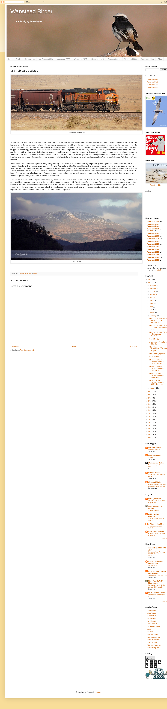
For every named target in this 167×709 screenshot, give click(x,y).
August (152, 297)
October (153, 291)
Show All (164, 538)
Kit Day (150, 632)
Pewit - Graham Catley (156, 593)
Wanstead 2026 (63, 59)
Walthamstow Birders (156, 463)
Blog (10, 59)
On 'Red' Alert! (152, 565)
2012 (150, 428)
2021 (150, 401)
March (152, 313)
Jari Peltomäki (152, 624)
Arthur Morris (152, 610)
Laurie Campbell (153, 634)
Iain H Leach (151, 621)
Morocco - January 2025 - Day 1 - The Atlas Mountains (158, 320)
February (153, 316)
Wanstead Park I (153, 85)
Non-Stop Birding (154, 448)
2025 (150, 283)
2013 (150, 425)
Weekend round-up (154, 449)
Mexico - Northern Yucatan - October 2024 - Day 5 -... (156, 375)
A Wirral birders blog (155, 524)
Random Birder (154, 473)
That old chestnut (153, 510)
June (152, 303)
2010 (150, 434)
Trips (160, 59)
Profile (18, 59)
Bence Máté (151, 616)
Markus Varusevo (153, 637)
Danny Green (152, 618)
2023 (150, 395)
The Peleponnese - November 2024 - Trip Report (158, 349)
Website (153, 185)
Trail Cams (151, 457)
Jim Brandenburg (153, 626)
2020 (150, 404)
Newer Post (15, 346)
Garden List (30, 59)
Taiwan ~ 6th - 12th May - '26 (157, 575)
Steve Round (152, 642)
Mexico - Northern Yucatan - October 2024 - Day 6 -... (156, 368)
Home (74, 346)
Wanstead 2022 (130, 59)
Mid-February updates (157, 354)
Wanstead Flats (152, 82)
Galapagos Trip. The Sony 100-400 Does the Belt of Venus (156, 554)
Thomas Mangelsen (154, 645)
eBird (159, 270)
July (151, 300)
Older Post (133, 346)
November (153, 288)
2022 (150, 398)
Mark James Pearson (156, 532)
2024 (150, 392)
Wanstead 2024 (97, 59)
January (153, 388)
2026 (150, 279)
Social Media (154, 339)
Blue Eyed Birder (154, 499)
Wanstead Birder (31, 11)
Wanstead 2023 (114, 59)
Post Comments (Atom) (28, 350)
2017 (150, 413)
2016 (150, 416)
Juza (149, 629)
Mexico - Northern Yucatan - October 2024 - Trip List (156, 362)
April (151, 310)
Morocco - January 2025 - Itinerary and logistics (158, 334)
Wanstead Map (147, 59)
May (151, 307)
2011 (150, 431)
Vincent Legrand (153, 648)
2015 (150, 419)
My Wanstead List (46, 59)
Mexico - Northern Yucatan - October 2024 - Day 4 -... (156, 382)
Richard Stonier (153, 640)
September (154, 294)
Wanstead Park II (153, 87)
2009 (150, 438)
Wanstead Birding (154, 482)
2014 (150, 422)
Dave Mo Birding (154, 455)
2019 (150, 407)
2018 (150, 410)
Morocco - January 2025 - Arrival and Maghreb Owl (158, 327)
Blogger (98, 692)
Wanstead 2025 (80, 59)
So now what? (154, 357)
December (153, 285)
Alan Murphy (151, 613)
